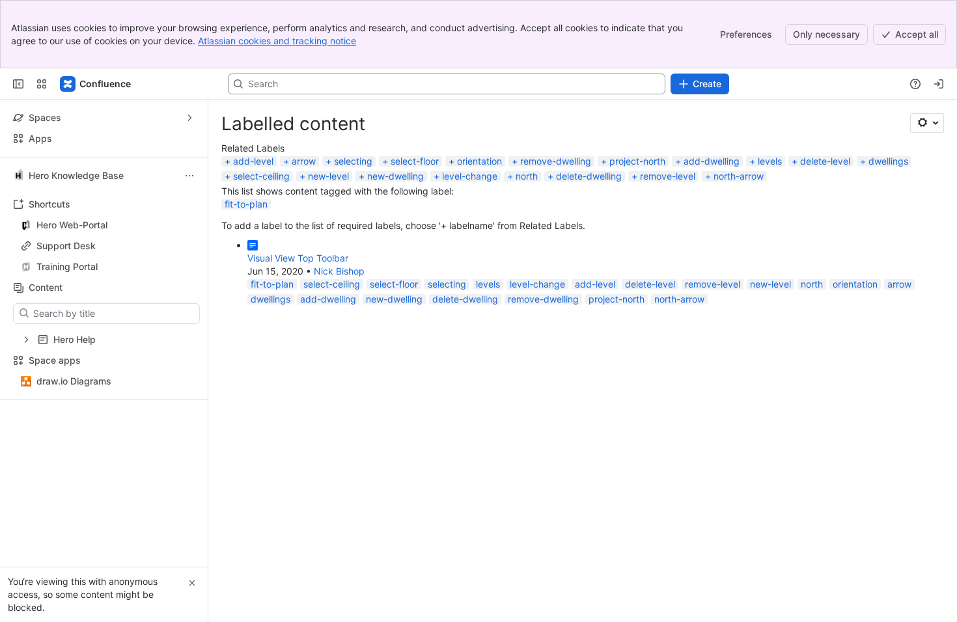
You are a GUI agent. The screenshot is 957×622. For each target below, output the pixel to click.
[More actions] (189, 175)
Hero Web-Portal (71, 224)
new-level (328, 176)
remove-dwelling (555, 161)
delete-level (825, 161)
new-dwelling (395, 176)
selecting (353, 161)
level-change (469, 176)
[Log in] (938, 84)
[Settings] (927, 123)
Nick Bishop (339, 271)
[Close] (192, 583)
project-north (637, 161)
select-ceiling (261, 176)
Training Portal (108, 266)
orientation (479, 161)
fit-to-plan (246, 204)
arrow (304, 161)
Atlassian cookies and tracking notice (277, 40)
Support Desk (66, 245)
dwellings (888, 161)
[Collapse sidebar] (18, 84)
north (527, 176)
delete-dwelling (589, 176)
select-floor (415, 161)
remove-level (667, 176)
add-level (253, 161)
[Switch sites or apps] (41, 84)
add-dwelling (712, 161)
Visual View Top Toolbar (297, 258)
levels (770, 161)
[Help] (915, 84)
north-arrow (739, 176)
